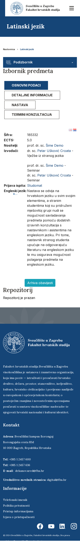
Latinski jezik (27, 49)
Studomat (34, 185)
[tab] (26, 85)
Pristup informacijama (18, 511)
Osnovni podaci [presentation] (26, 85)
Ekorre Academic (34, 541)
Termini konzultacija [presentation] (32, 114)
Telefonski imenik (15, 500)
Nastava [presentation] (20, 105)
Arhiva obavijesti (40, 283)
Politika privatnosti (16, 505)
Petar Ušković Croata (54, 151)
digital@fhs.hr (56, 480)
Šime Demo (54, 145)
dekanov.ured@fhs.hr (29, 471)
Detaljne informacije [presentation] (32, 95)
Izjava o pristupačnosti (18, 517)
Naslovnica (9, 49)
